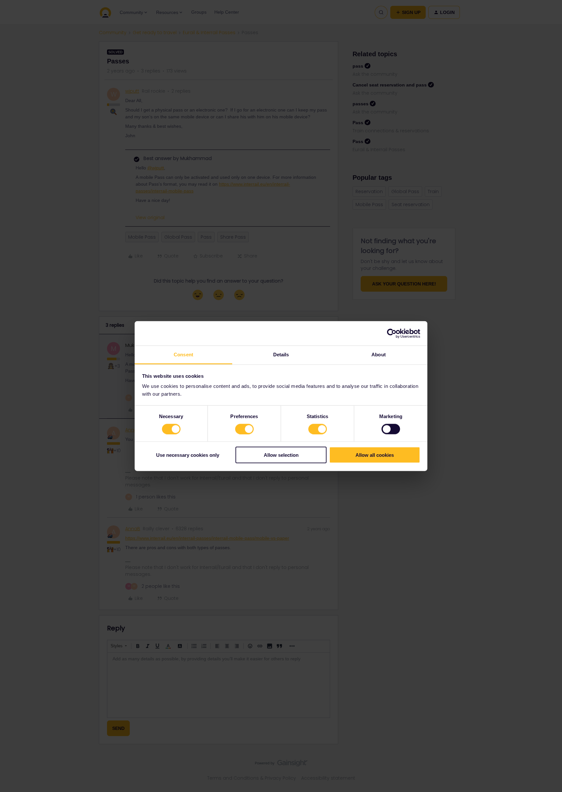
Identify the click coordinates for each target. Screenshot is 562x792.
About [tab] (378, 354)
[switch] (244, 429)
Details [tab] (281, 354)
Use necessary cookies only (187, 455)
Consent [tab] (183, 354)
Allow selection (281, 455)
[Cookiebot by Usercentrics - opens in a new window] (391, 333)
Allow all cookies (374, 455)
